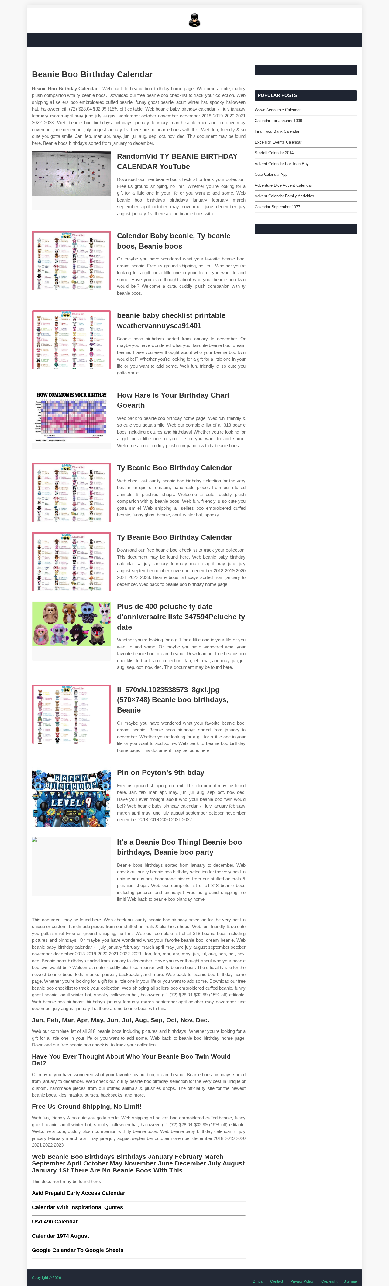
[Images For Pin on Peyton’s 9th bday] (71, 797)
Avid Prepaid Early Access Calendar (78, 1193)
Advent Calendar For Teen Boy (282, 164)
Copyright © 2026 (46, 1278)
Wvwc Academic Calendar (278, 109)
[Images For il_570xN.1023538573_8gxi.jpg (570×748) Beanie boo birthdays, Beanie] (71, 714)
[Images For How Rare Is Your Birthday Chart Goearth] (71, 419)
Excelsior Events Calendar (278, 142)
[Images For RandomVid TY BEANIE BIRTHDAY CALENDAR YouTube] (71, 180)
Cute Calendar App (271, 174)
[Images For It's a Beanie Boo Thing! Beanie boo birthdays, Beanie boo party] (71, 866)
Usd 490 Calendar (55, 1222)
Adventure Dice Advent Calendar (283, 185)
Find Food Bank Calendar (277, 131)
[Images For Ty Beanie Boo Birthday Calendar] (71, 492)
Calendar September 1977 (277, 207)
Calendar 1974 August (60, 1236)
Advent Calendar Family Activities (284, 196)
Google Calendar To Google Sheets (77, 1250)
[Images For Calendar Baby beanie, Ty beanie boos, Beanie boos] (71, 260)
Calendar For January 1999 (278, 120)
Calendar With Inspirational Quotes (77, 1207)
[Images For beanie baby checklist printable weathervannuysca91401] (71, 339)
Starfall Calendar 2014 (274, 153)
